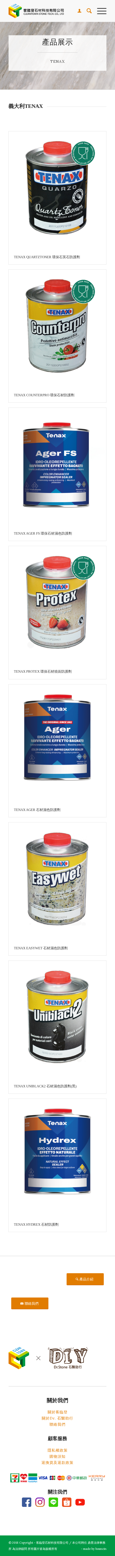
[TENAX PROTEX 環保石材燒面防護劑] (57, 605)
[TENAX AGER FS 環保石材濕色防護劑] (57, 467)
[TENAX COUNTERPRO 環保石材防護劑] (57, 329)
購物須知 (57, 1456)
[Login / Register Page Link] (76, 11)
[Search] (86, 11)
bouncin (100, 1549)
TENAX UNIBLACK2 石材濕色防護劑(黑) (45, 1086)
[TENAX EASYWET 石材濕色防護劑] (57, 881)
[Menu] (99, 11)
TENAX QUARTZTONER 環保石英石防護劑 (47, 257)
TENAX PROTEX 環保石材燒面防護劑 (43, 671)
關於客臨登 (58, 1412)
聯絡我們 (57, 1424)
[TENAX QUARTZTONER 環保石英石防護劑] (57, 190)
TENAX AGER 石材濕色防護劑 (37, 810)
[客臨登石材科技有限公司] (48, 11)
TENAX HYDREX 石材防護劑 (36, 1224)
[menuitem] (76, 11)
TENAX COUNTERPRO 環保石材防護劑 (44, 395)
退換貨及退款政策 (57, 1462)
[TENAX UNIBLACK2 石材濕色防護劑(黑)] (57, 1020)
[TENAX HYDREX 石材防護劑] (57, 1158)
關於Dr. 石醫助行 (57, 1418)
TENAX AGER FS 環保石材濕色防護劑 (43, 533)
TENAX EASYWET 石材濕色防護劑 (41, 948)
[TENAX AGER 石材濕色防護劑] (57, 743)
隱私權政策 (58, 1450)
